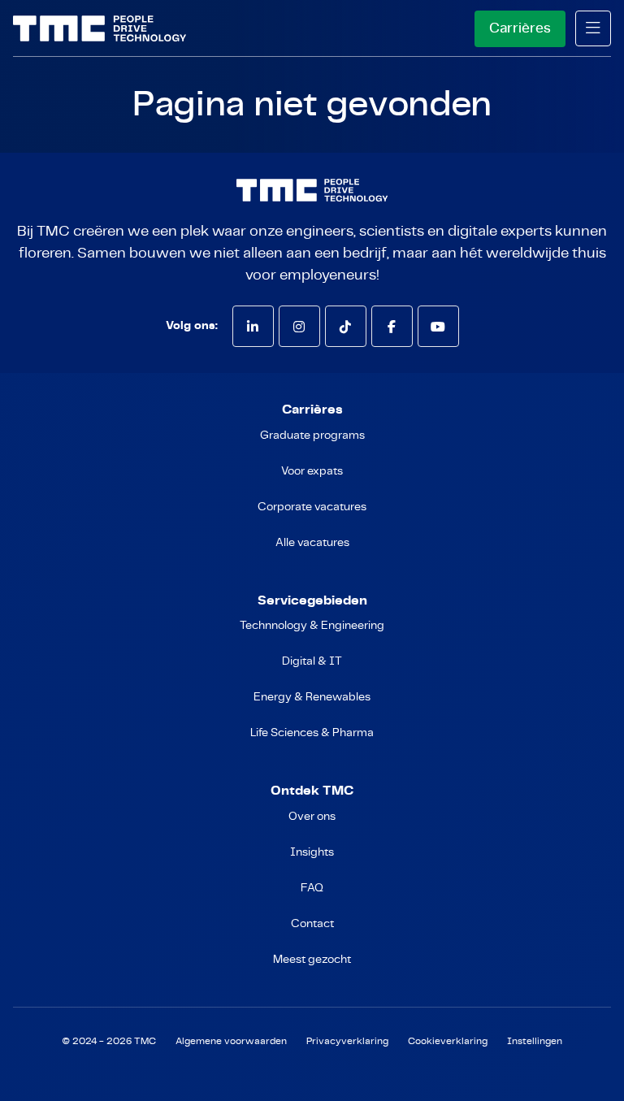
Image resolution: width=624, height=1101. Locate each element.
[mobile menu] (593, 28)
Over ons (312, 816)
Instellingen (534, 1041)
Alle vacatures (312, 542)
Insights (312, 852)
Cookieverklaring (448, 1041)
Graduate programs (312, 435)
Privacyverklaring (347, 1041)
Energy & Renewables (312, 697)
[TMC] (99, 28)
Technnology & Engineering (312, 625)
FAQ (312, 888)
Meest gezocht (312, 959)
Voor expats (312, 471)
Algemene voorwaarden (231, 1041)
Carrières (520, 28)
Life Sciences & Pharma (312, 733)
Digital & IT (312, 661)
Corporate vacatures (312, 507)
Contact (312, 924)
